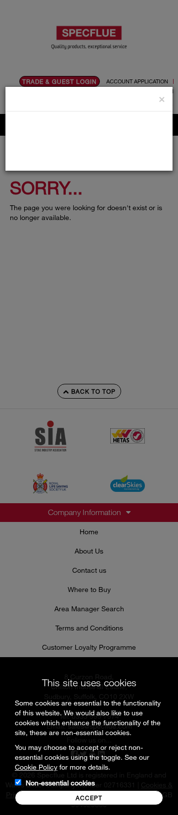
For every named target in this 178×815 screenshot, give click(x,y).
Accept (89, 798)
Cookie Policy (36, 767)
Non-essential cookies (60, 782)
